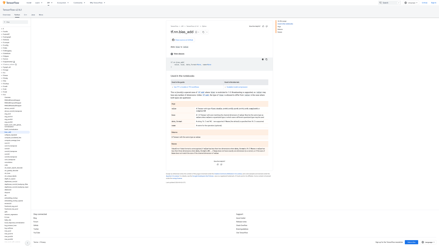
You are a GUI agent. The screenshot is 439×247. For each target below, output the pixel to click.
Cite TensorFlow (242, 233)
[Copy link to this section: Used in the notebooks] (196, 76)
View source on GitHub (184, 40)
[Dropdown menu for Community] (85, 2)
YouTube (36, 233)
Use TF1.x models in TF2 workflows (186, 87)
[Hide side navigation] (27, 243)
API (48, 3)
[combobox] (389, 3)
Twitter (36, 229)
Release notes (241, 222)
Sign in (433, 3)
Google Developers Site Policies (203, 176)
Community (78, 3)
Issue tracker (241, 218)
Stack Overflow (241, 225)
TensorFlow (174, 26)
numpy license (177, 178)
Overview (6, 15)
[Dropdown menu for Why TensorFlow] (105, 2)
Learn (37, 3)
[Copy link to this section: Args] (177, 104)
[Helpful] (263, 26)
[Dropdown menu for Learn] (42, 2)
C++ (25, 15)
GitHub (424, 3)
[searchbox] (15, 22)
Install (29, 3)
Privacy (43, 242)
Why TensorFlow (96, 3)
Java (33, 15)
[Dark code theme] (263, 59)
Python (17, 15)
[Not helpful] (266, 26)
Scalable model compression (237, 87)
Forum (35, 222)
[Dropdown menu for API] (52, 2)
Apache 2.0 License (172, 176)
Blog (35, 218)
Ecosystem (61, 3)
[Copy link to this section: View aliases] (186, 53)
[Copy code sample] (266, 59)
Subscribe (411, 242)
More (41, 15)
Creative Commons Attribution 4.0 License (228, 174)
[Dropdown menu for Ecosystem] (68, 2)
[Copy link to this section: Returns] (179, 132)
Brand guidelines (242, 229)
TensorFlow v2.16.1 (12, 9)
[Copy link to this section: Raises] (179, 144)
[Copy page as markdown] (203, 32)
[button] (15, 28)
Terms (35, 242)
